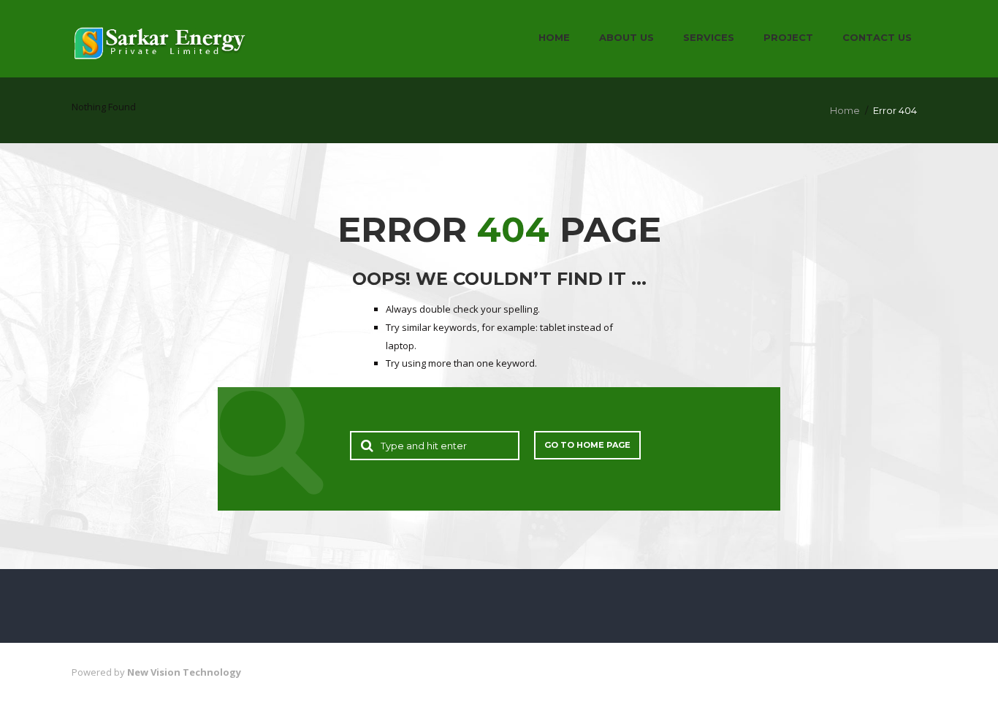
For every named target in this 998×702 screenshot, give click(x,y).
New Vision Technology (184, 672)
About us (626, 37)
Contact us (877, 37)
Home (554, 37)
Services (708, 37)
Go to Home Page (587, 445)
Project (788, 37)
